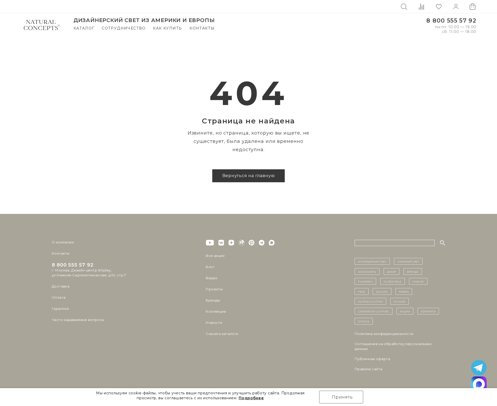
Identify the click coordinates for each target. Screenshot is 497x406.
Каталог (84, 28)
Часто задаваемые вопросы (78, 320)
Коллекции (216, 311)
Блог (210, 267)
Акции (405, 311)
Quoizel (382, 291)
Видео (211, 278)
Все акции (215, 256)
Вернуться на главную (248, 175)
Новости (214, 322)
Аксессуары (367, 271)
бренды (413, 271)
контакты (428, 311)
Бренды (213, 300)
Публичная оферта (372, 359)
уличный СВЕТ (408, 261)
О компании (63, 242)
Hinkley (418, 281)
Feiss (361, 291)
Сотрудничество (124, 28)
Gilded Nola (392, 281)
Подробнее (251, 398)
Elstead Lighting (370, 301)
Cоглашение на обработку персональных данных (393, 346)
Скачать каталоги (222, 334)
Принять (342, 397)
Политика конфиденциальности (384, 334)
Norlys (404, 291)
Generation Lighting (373, 311)
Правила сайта (368, 369)
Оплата (58, 297)
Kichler (399, 301)
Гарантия (60, 308)
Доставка (60, 286)
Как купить (167, 28)
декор (391, 271)
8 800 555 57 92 (451, 20)
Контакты (202, 28)
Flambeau (365, 281)
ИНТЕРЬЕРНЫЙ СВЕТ (372, 261)
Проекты (214, 289)
